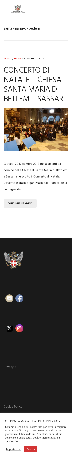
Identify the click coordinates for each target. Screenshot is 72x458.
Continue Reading (20, 203)
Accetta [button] (31, 449)
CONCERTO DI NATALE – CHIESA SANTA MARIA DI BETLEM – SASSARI (34, 85)
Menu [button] (63, 8)
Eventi (8, 59)
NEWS (17, 59)
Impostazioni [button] (13, 449)
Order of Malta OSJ (18, 9)
